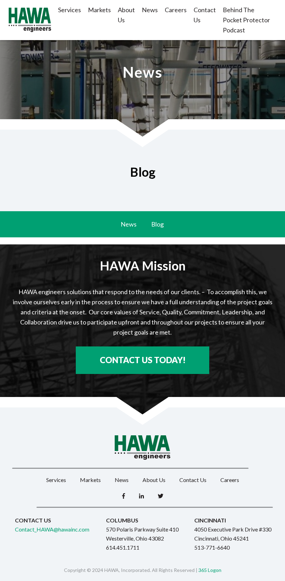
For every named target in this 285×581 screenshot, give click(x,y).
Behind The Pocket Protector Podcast (246, 20)
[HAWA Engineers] (30, 20)
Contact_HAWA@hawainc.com (52, 529)
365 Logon (209, 570)
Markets (99, 10)
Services (69, 10)
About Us (126, 15)
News (150, 10)
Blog (157, 224)
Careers (176, 10)
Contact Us (205, 15)
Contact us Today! (143, 360)
